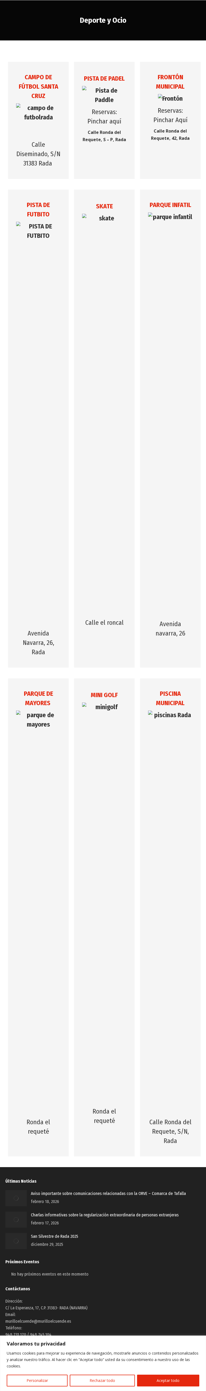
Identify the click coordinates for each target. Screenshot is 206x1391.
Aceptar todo (168, 1380)
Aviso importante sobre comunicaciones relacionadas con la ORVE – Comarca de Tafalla (108, 1193)
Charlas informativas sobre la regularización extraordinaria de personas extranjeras (105, 1214)
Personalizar (37, 1380)
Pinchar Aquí (170, 120)
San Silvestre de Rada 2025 (54, 1236)
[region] (103, 1363)
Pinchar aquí (104, 121)
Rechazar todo (102, 1380)
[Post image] (16, 1198)
